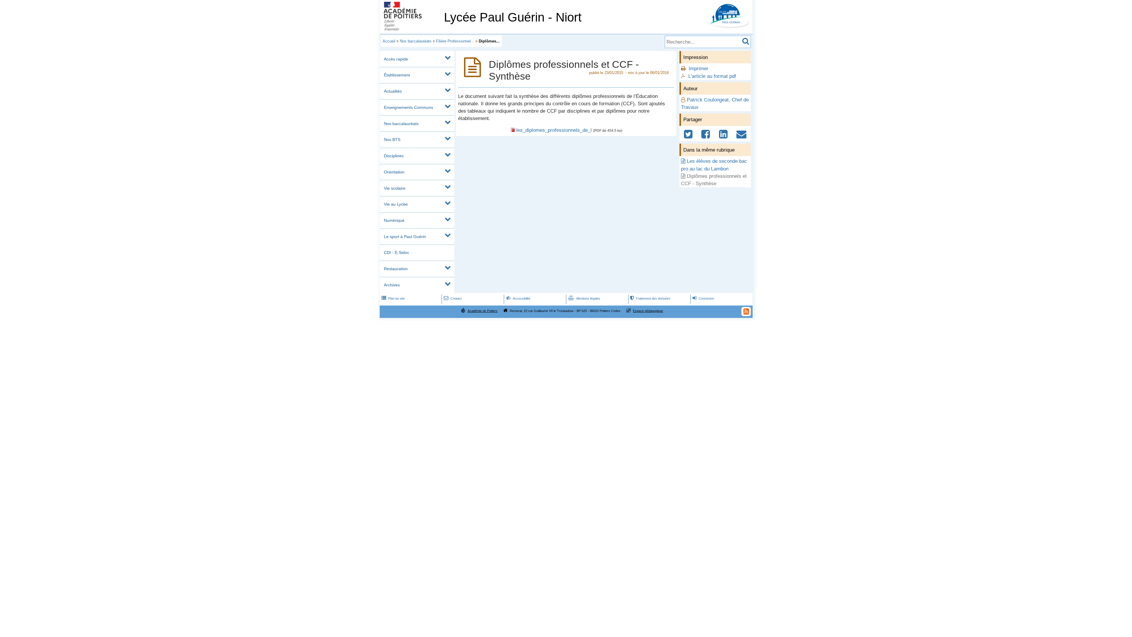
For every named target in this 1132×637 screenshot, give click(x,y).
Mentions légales (584, 298)
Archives (392, 285)
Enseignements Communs (408, 107)
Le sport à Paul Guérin (405, 236)
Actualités (393, 91)
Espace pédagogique (648, 311)
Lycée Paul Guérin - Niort (513, 17)
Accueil (389, 41)
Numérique (394, 220)
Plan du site (393, 298)
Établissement (397, 75)
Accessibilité (518, 298)
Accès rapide (396, 59)
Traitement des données (650, 298)
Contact (453, 298)
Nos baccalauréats (416, 41)
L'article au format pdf (712, 76)
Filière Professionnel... (455, 41)
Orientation (394, 172)
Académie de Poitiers (483, 311)
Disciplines (394, 155)
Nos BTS (392, 139)
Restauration (396, 268)
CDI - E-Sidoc (396, 252)
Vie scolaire (394, 188)
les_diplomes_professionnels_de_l (554, 130)
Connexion (703, 298)
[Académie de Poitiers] (410, 29)
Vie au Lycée (396, 204)
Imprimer (698, 68)
